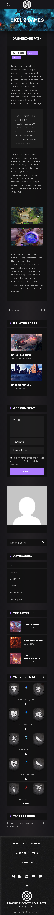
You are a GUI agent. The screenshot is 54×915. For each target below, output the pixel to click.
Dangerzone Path (27, 38)
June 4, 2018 (18, 53)
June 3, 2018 (29, 628)
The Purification (32, 657)
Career (34, 853)
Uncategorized (17, 599)
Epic (12, 565)
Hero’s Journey (21, 385)
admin (34, 53)
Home (16, 843)
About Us (21, 853)
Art (25, 843)
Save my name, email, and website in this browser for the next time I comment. (27, 461)
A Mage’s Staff (33, 640)
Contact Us (27, 863)
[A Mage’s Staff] (15, 642)
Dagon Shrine (32, 624)
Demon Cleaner (21, 355)
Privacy (22, 906)
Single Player (16, 592)
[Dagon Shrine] (15, 626)
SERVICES (36, 843)
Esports (13, 572)
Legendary (15, 579)
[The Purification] (15, 658)
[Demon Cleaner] (26, 342)
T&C (33, 906)
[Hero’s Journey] (26, 372)
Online (16, 57)
